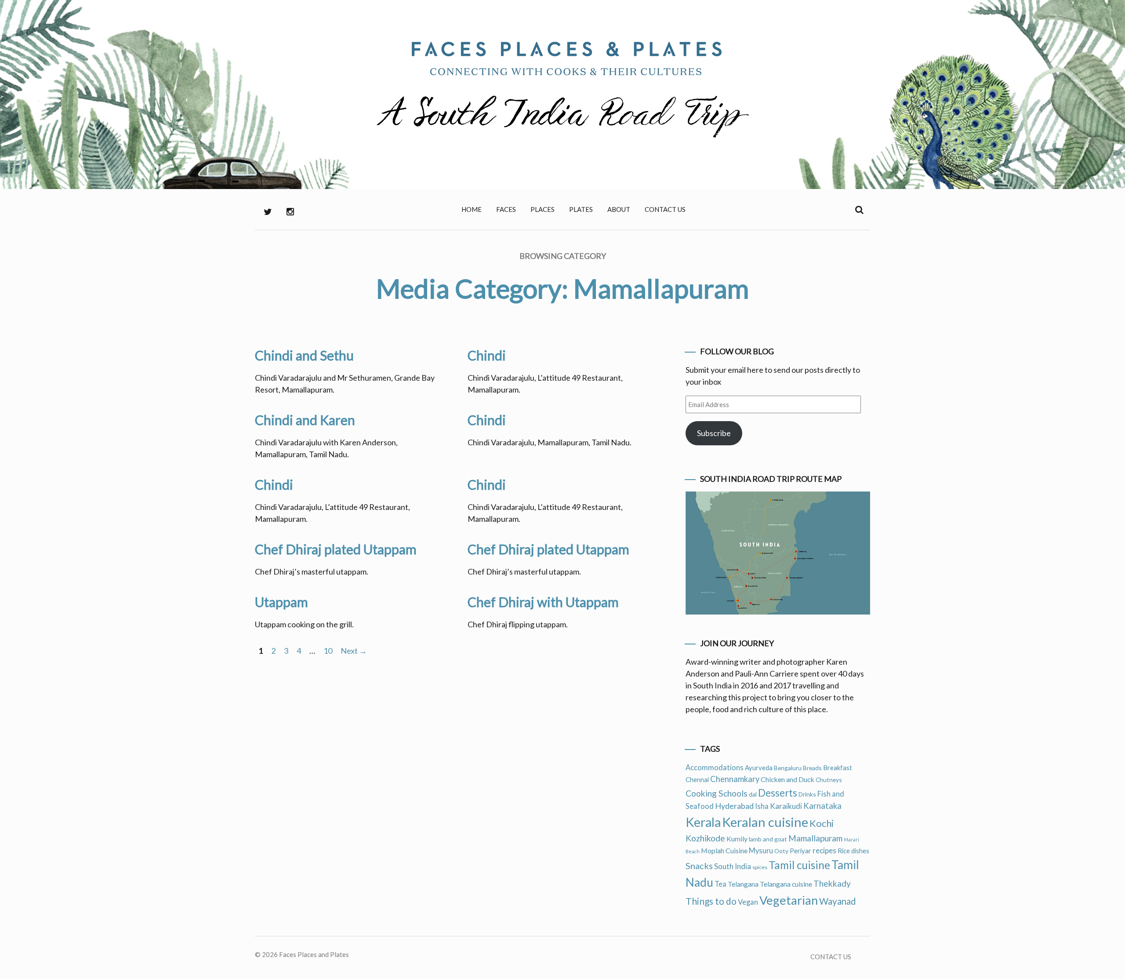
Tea (720, 884)
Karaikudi (786, 806)
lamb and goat (768, 839)
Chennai (697, 779)
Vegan (748, 902)
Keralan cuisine (765, 822)
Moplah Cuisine (724, 850)
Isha (762, 806)
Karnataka (822, 806)
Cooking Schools (717, 793)
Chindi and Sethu (304, 355)
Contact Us (665, 209)
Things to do (711, 900)
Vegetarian (788, 900)
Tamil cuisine (799, 865)
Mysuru (761, 850)
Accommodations (715, 767)
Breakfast (837, 768)
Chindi (487, 355)
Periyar (800, 851)
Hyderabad (734, 806)
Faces (506, 209)
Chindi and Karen (305, 420)
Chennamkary (734, 779)
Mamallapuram (815, 838)
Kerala (703, 822)
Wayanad (837, 901)
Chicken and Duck (787, 779)
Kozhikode (705, 838)
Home (471, 209)
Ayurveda (759, 768)
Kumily (737, 838)
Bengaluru (788, 768)
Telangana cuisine (786, 884)
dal (753, 794)
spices (759, 867)
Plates (581, 209)
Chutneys (829, 779)
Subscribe (714, 433)
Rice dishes (853, 851)
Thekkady (832, 883)
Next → (354, 650)
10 (327, 650)
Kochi (821, 823)
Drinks (807, 794)
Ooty (781, 851)
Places (542, 209)
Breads (812, 768)
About (618, 209)
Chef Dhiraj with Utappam (543, 602)
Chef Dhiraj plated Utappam (336, 549)
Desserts (777, 793)
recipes (824, 850)
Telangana (743, 884)
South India (732, 866)
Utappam (281, 602)
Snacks (699, 865)
